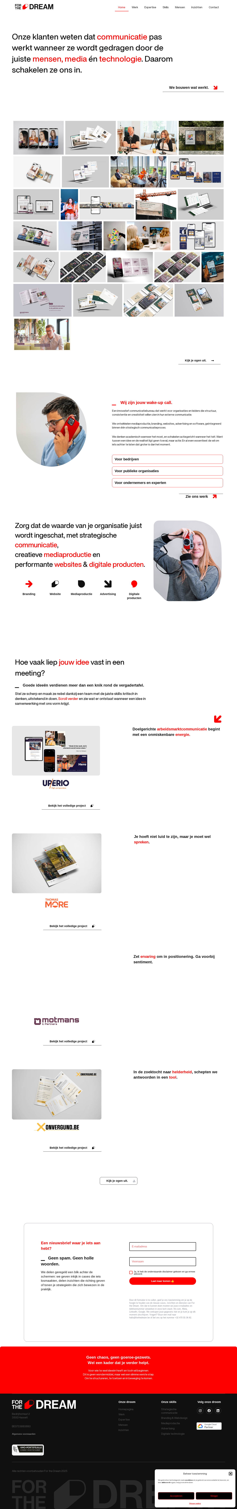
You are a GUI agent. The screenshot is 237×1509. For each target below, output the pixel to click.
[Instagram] (200, 1410)
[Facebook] (209, 1410)
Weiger (214, 1495)
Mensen (180, 7)
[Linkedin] (218, 1410)
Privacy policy (195, 1503)
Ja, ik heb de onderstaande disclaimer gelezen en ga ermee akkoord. (164, 1272)
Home (121, 7)
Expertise (150, 7)
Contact (214, 7)
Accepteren (176, 1495)
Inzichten (196, 7)
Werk (135, 7)
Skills (166, 7)
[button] (230, 1473)
